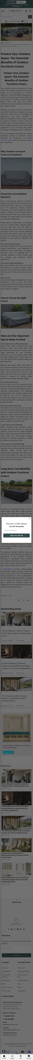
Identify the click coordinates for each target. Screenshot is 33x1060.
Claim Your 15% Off (16, 535)
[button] (3, 1051)
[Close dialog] (30, 518)
